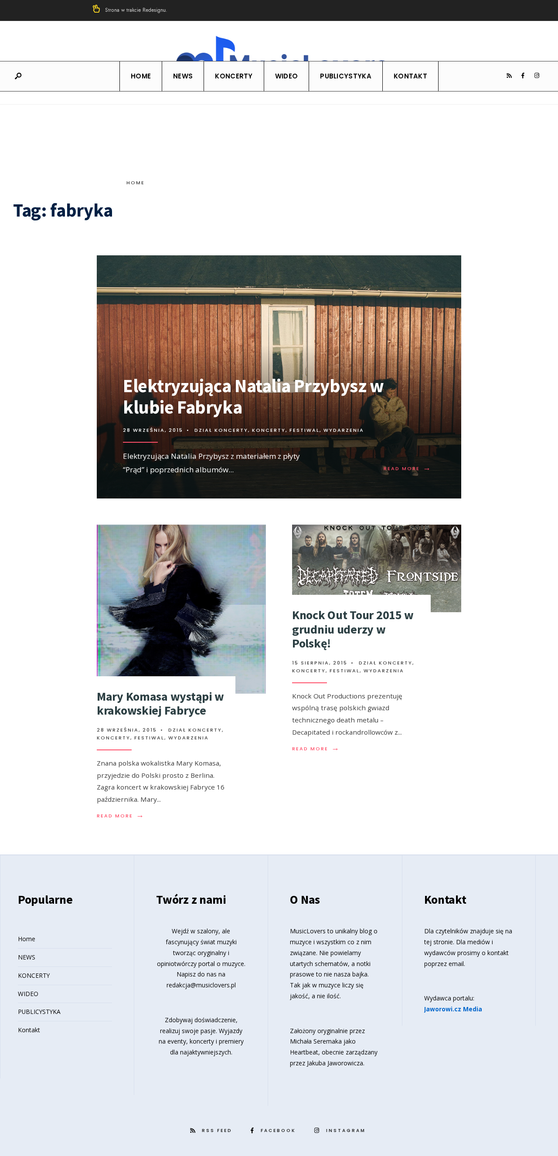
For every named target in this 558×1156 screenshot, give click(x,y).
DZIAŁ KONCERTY (221, 430)
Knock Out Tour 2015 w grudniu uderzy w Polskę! (353, 629)
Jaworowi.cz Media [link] (453, 1009)
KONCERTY (233, 76)
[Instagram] (537, 76)
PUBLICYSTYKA (345, 76)
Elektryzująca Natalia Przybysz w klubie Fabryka (253, 396)
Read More (408, 468)
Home (141, 76)
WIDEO (286, 76)
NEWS (183, 76)
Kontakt (410, 76)
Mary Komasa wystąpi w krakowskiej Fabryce (160, 703)
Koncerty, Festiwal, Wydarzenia (308, 430)
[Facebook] (523, 76)
